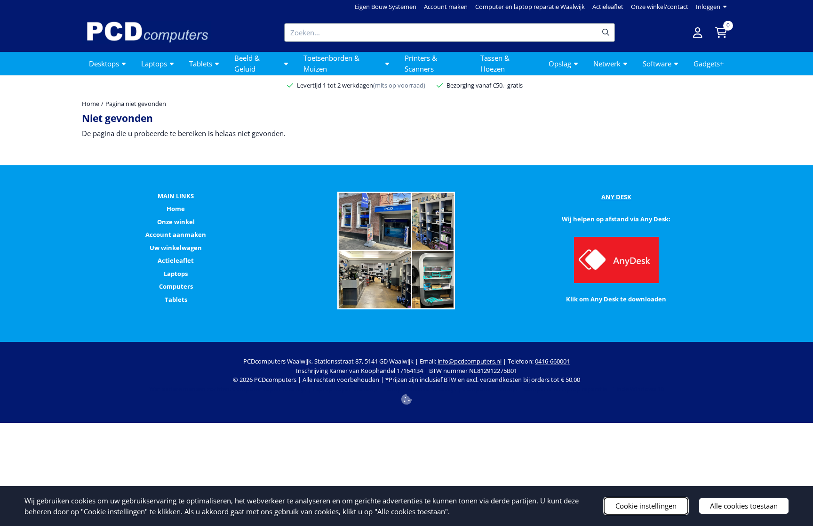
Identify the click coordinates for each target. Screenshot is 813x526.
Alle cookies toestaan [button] (744, 505)
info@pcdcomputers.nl (470, 361)
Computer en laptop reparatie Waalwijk (530, 6)
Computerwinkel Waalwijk (420, 389)
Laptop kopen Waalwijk (345, 389)
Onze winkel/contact (659, 6)
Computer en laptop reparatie (565, 389)
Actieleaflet (607, 6)
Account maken (446, 6)
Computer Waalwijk (489, 389)
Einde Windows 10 (638, 389)
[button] (698, 32)
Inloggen (708, 6)
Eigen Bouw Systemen (385, 6)
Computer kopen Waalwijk (269, 389)
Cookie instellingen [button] (646, 505)
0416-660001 (552, 361)
